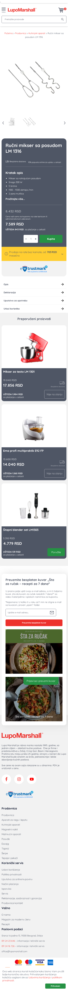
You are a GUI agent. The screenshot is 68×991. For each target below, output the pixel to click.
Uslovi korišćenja (11, 869)
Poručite (56, 552)
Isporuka (6, 888)
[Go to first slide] (64, 123)
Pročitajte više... (15, 198)
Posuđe (6, 838)
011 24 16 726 (8, 946)
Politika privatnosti (12, 874)
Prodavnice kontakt (12, 903)
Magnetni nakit (10, 829)
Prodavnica (20, 33)
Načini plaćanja (10, 884)
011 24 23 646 (8, 940)
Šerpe (5, 853)
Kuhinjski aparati (36, 33)
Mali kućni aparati (11, 834)
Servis (5, 893)
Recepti (6, 924)
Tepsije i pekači (10, 858)
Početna (8, 33)
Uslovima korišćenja (39, 977)
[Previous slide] (3, 123)
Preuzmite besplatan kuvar (34, 623)
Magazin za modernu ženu (16, 919)
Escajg (5, 843)
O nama (6, 914)
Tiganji (5, 848)
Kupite (51, 238)
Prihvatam (55, 986)
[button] (12, 122)
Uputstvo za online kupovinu (17, 879)
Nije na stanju (54, 394)
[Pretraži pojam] (62, 19)
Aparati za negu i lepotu (15, 819)
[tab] (34, 284)
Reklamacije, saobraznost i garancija (22, 898)
